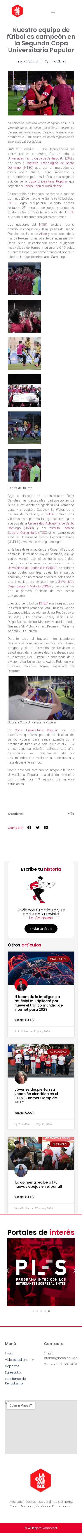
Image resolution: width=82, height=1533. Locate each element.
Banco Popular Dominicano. (43, 186)
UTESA (68, 212)
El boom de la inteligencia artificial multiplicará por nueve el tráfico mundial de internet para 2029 (38, 1003)
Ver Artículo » (24, 1020)
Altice (43, 234)
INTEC (13, 203)
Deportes (12, 1366)
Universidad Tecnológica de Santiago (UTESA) (40, 158)
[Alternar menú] (53, 11)
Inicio (9, 1353)
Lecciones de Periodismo (15, 1381)
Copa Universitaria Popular (47, 181)
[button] (29, 827)
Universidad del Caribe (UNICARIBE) (33, 568)
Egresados (13, 1372)
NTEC (51, 514)
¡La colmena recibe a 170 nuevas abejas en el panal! (38, 1184)
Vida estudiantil (17, 1360)
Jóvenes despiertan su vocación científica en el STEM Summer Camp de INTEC (36, 1096)
